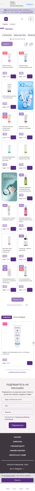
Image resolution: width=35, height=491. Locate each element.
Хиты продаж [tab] (19, 317)
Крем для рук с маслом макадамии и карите (9, 219)
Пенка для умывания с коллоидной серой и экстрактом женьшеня (25, 189)
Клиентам (17, 442)
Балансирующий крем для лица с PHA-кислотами (9, 158)
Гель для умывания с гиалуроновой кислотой (25, 279)
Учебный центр (17, 446)
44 (27, 305)
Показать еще (17, 299)
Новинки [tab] (7, 317)
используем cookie (9, 475)
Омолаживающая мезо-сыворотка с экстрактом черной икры (9, 280)
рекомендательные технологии (17, 372)
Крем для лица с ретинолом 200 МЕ (8, 66)
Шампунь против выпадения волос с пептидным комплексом (16, 353)
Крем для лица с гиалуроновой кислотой (25, 66)
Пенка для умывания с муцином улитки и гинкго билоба (25, 219)
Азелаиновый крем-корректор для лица (24, 157)
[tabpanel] (6, 35)
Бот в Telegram (16, 469)
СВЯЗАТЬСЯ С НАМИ (17, 455)
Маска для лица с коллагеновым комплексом (7, 250)
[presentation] (1, 344)
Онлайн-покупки (17, 450)
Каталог (17, 437)
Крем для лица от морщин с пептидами (25, 127)
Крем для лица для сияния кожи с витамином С (8, 128)
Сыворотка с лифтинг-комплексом (25, 249)
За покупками (25, 12)
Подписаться (17, 425)
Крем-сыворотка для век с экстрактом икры (9, 97)
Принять (17, 480)
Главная (5, 24)
